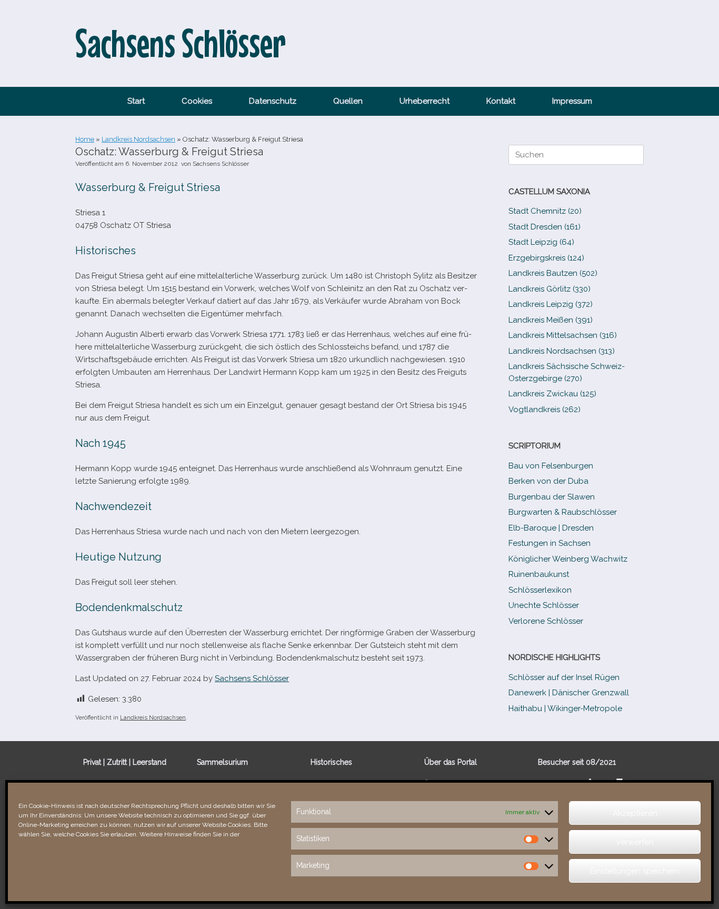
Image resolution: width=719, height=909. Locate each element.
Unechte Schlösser (543, 605)
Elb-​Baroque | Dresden (551, 528)
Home (84, 139)
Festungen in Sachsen (549, 543)
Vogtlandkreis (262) (544, 409)
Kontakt (500, 101)
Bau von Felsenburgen (550, 466)
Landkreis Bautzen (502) (552, 273)
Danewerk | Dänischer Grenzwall (568, 692)
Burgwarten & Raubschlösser (562, 512)
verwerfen (635, 842)
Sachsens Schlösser (221, 163)
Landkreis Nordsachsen (138, 139)
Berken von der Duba (548, 481)
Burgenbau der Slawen (551, 497)
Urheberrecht (425, 101)
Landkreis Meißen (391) (550, 320)
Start (136, 101)
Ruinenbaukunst (538, 574)
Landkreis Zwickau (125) (552, 393)
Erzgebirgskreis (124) (546, 258)
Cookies (197, 101)
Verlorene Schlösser (545, 621)
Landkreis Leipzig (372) (550, 304)
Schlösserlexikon (540, 590)
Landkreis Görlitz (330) (549, 289)
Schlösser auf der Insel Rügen (564, 677)
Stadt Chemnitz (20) (545, 211)
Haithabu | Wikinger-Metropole (565, 708)
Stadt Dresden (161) (544, 227)
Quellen (348, 101)
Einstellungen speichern (635, 871)
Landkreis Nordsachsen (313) (561, 351)
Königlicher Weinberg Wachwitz (567, 559)
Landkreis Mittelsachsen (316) (562, 335)
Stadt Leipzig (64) (541, 242)
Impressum (572, 101)
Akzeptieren (635, 813)
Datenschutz (272, 101)
